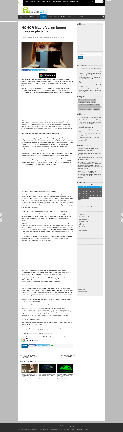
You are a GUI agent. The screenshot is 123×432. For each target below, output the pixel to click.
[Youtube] (94, 2)
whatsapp (46, 70)
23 (83, 195)
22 (79, 195)
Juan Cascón (83, 426)
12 (93, 191)
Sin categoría (97, 107)
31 (86, 197)
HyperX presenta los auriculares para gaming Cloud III (30, 355)
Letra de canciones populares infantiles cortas (90, 68)
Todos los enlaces (83, 230)
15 (79, 193)
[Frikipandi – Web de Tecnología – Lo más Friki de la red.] (37, 10)
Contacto (26, 1)
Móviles (48, 1)
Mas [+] (74, 16)
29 (79, 197)
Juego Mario (81, 224)
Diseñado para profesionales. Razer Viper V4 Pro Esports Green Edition (65, 375)
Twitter (68, 429)
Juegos (38, 1)
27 (97, 195)
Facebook (73, 429)
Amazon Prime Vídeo (83, 291)
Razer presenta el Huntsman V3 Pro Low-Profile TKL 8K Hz (47, 375)
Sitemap (80, 429)
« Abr (79, 199)
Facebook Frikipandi (83, 221)
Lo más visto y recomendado (86, 104)
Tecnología (32, 1)
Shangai (35, 429)
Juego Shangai (82, 226)
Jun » (83, 199)
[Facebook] (90, 2)
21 (100, 193)
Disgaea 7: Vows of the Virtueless (65, 355)
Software (50, 16)
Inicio (21, 16)
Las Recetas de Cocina (84, 216)
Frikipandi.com (74, 426)
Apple (86, 99)
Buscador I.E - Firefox (83, 218)
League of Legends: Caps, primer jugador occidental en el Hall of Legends (29, 375)
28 (100, 195)
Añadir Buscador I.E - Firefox (58, 429)
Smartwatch (82, 109)
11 (90, 191)
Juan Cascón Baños (28, 37)
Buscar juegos (82, 214)
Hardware (26, 16)
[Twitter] (92, 2)
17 (86, 193)
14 (100, 191)
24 (86, 195)
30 (83, 197)
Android (81, 99)
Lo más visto (65, 1)
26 (93, 195)
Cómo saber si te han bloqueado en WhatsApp (90, 71)
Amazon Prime (81, 289)
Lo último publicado (56, 1)
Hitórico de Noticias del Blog (85, 233)
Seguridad (89, 107)
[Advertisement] (47, 108)
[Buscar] (104, 1)
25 (90, 195)
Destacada (26, 39)
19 (93, 193)
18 (90, 193)
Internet (43, 1)
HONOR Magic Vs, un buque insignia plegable (54, 336)
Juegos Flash (82, 223)
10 (86, 191)
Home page (20, 429)
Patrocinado (82, 107)
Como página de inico (84, 219)
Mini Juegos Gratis (74, 1)
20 (97, 193)
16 (83, 193)
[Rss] (89, 2)
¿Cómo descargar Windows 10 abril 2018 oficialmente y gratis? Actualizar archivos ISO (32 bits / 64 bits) (90, 90)
